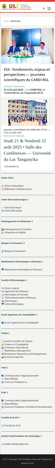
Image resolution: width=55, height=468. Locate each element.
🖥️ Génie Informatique (12, 304)
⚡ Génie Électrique (11, 207)
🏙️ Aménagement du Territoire (16, 229)
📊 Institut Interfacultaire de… (15, 444)
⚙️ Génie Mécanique (11, 210)
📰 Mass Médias (9, 379)
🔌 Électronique (9, 301)
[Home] (16, 7)
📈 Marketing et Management (15, 350)
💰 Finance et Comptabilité (14, 344)
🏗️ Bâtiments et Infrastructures (16, 189)
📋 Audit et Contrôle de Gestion (17, 341)
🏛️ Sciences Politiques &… (15, 382)
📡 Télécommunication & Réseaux (18, 298)
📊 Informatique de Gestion (14, 294)
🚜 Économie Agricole (12, 357)
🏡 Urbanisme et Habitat (13, 232)
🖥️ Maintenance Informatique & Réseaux (21, 269)
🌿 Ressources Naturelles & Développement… (24, 354)
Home (6, 21)
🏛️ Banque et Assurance (13, 251)
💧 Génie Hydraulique (12, 186)
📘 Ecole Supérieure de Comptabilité (19, 323)
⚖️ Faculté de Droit (10, 425)
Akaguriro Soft (27, 463)
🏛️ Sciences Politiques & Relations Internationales (26, 407)
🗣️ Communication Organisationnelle (20, 375)
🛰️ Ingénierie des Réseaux (14, 291)
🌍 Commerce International (14, 347)
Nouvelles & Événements (14, 86)
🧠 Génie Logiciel (10, 288)
